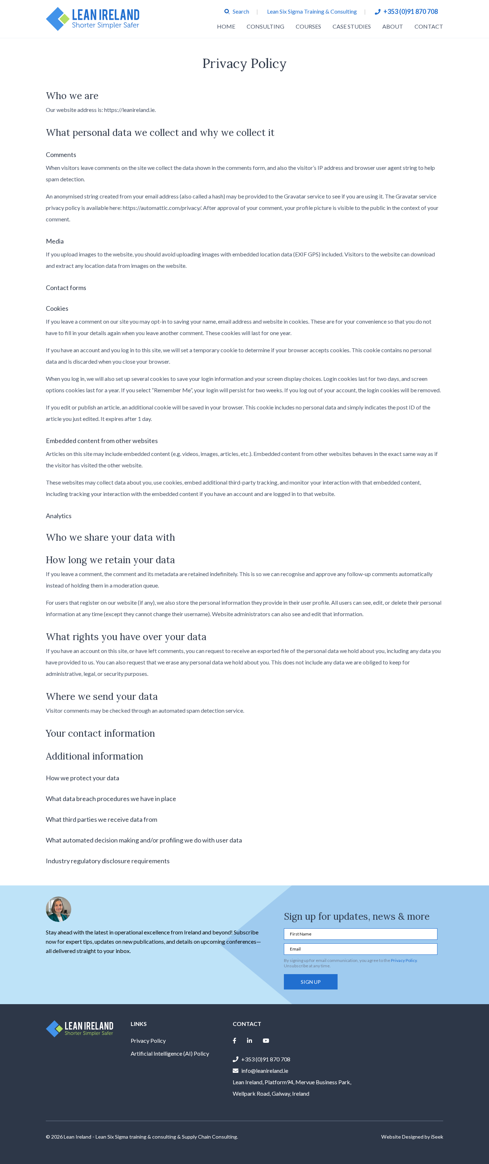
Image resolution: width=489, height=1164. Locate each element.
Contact (429, 26)
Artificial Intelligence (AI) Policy (170, 1053)
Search (241, 11)
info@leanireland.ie (264, 1070)
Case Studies (352, 26)
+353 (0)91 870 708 (410, 11)
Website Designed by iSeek (412, 1137)
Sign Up (311, 982)
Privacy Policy (404, 960)
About (392, 26)
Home (226, 26)
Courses (308, 26)
